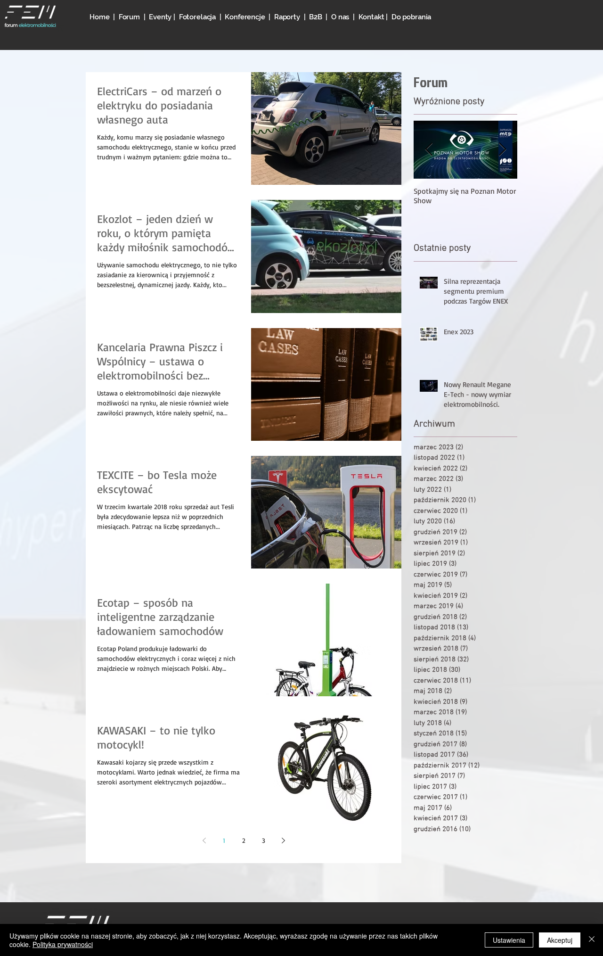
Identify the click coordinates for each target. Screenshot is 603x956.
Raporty (287, 17)
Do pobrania (411, 17)
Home (99, 17)
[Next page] (283, 840)
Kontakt (371, 17)
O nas (340, 17)
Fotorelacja (197, 17)
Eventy (161, 17)
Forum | (134, 17)
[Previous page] (204, 840)
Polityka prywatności (63, 944)
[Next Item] (502, 149)
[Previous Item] (428, 149)
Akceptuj (559, 940)
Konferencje (247, 17)
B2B (315, 17)
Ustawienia (509, 940)
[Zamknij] (591, 939)
